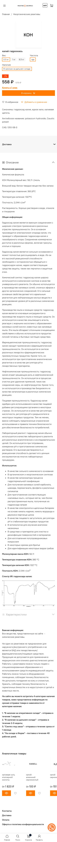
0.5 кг (6, 59)
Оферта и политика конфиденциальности (23, 824)
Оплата (5, 819)
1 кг (13, 59)
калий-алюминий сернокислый (32, 777)
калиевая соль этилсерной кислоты (8, 777)
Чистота (34, 55)
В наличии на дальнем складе (16, 69)
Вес (4, 55)
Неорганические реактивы (26, 14)
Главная (6, 14)
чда (32, 59)
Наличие (6, 65)
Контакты (7, 810)
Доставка (6, 815)
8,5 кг (21, 59)
